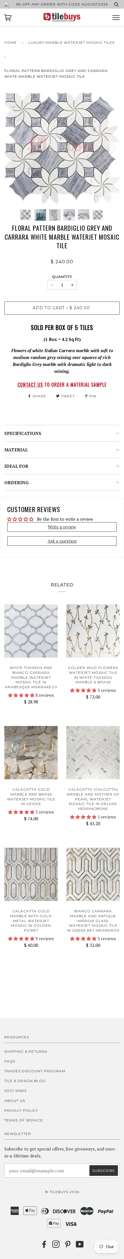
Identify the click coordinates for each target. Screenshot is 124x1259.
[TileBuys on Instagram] (56, 1246)
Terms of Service (23, 1120)
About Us (14, 1100)
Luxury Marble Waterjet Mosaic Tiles (71, 42)
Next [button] (109, 148)
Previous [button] (14, 148)
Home (10, 42)
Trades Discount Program (34, 1071)
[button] (21, 695)
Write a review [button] (62, 527)
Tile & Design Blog (25, 1081)
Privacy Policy (21, 1110)
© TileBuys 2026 (62, 1192)
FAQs (9, 1061)
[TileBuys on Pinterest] (68, 1246)
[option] (62, 148)
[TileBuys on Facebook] (44, 1246)
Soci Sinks (15, 1090)
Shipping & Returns (25, 1051)
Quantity (62, 276)
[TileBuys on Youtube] (80, 1246)
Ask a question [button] (62, 541)
